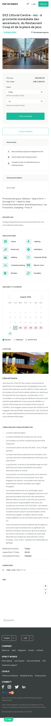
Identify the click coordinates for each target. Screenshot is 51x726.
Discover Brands (33, 661)
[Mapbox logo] (8, 620)
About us (5, 650)
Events (31, 650)
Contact (39, 650)
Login (33, 4)
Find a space (7, 661)
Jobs (14, 650)
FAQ (44, 661)
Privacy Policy (40, 707)
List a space (19, 661)
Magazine (22, 650)
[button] (28, 4)
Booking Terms (26, 675)
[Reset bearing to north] (45, 593)
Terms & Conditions (10, 675)
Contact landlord (25, 131)
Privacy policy (40, 675)
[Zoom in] (45, 586)
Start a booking (25, 116)
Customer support (9, 665)
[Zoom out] (45, 589)
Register (43, 4)
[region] (25, 602)
